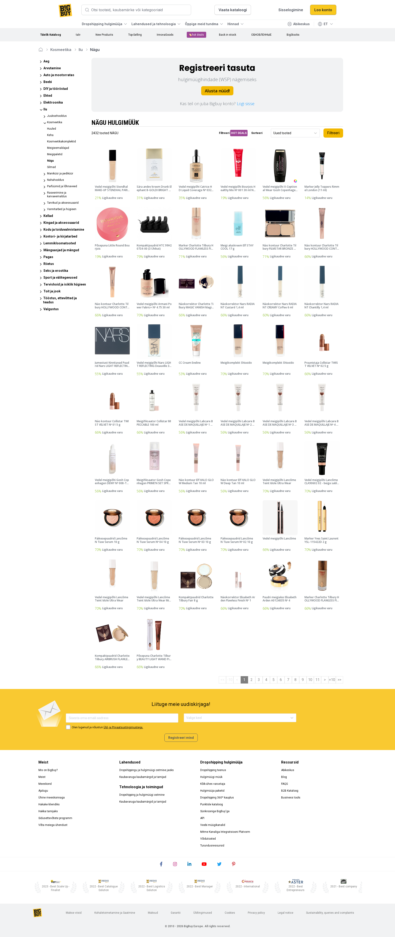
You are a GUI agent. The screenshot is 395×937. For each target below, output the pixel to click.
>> (339, 680)
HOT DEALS (239, 133)
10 (310, 680)
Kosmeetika (60, 49)
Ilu (81, 49)
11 (317, 680)
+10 (332, 680)
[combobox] (273, 133)
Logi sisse (245, 103)
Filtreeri (333, 133)
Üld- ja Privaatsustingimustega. (123, 727)
